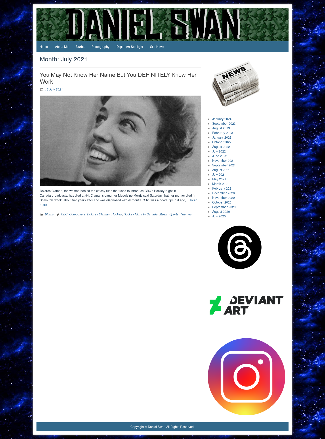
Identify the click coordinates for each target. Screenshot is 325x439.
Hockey (116, 214)
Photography (100, 46)
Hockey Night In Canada (141, 214)
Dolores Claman (98, 214)
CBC (64, 214)
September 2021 (224, 165)
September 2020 (224, 207)
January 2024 (221, 119)
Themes (186, 214)
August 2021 (221, 170)
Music (163, 214)
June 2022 (219, 156)
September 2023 (224, 123)
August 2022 (221, 146)
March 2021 (220, 183)
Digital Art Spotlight (130, 46)
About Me (62, 46)
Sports (173, 214)
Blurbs (80, 46)
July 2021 (219, 174)
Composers (77, 214)
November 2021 (223, 160)
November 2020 (223, 197)
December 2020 (223, 193)
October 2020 (221, 202)
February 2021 (222, 188)
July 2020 (219, 216)
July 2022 (219, 151)
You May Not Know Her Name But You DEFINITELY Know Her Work (118, 77)
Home (44, 46)
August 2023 (221, 128)
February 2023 (222, 132)
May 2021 (219, 179)
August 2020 (221, 211)
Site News (157, 46)
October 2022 (221, 142)
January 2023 (221, 137)
